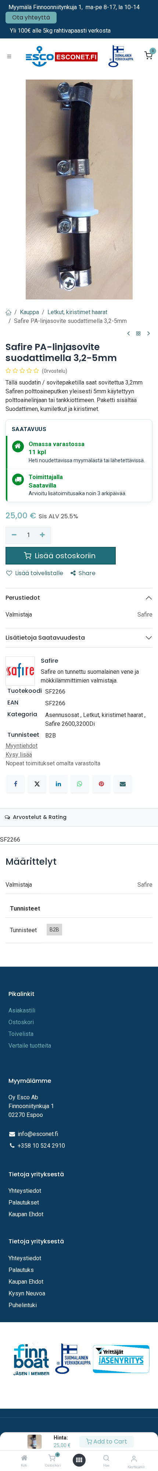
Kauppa (29, 312)
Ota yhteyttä (31, 17)
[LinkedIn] (58, 783)
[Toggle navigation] (9, 56)
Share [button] (87, 573)
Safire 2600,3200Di (70, 723)
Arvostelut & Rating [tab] (39, 817)
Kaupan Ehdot (25, 1214)
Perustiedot (23, 597)
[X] (37, 783)
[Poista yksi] (14, 535)
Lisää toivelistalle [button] (39, 573)
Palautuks (21, 1269)
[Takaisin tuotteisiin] (138, 334)
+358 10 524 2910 (41, 1145)
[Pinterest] (101, 783)
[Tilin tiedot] (133, 1459)
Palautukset (23, 1202)
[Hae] (106, 1458)
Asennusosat (62, 714)
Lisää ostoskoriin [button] (65, 556)
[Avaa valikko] (79, 1460)
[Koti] (24, 1458)
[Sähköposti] (123, 783)
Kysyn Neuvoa (26, 1293)
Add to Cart (109, 1441)
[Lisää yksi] (43, 535)
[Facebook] (15, 783)
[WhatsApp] (80, 783)
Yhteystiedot (25, 1190)
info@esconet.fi (38, 1133)
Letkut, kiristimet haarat (77, 312)
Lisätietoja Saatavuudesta (45, 637)
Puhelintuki (22, 1305)
